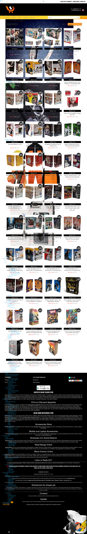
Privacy (6, 380)
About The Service (9, 459)
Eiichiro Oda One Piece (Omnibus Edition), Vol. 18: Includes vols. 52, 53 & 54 (15, 208)
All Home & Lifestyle (9, 438)
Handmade (10, 452)
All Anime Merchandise (13, 378)
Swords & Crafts (8, 439)
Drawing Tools (11, 412)
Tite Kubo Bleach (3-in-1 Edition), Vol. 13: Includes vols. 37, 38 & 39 (72, 270)
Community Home (12, 495)
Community (7, 493)
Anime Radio (11, 482)
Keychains (10, 384)
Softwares (10, 430)
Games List (10, 490)
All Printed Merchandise (13, 390)
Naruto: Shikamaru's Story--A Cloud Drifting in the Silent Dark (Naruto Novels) (34, 301)
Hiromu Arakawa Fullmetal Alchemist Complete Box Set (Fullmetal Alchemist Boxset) (34, 332)
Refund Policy (36, 382)
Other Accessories (12, 414)
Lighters (10, 446)
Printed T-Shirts (11, 386)
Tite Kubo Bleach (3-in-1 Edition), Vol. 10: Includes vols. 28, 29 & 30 (34, 83)
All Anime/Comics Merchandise (12, 374)
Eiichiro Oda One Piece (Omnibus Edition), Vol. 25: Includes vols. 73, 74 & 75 (34, 208)
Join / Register (11, 497)
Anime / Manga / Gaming (8, 472)
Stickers (10, 393)
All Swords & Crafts (12, 442)
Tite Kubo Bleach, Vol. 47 (72, 51)
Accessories (10, 381)
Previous (10, 389)
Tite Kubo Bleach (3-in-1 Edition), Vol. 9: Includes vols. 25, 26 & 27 (53, 83)
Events (9, 501)
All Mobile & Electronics (10, 401)
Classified (10, 499)
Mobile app (32, 17)
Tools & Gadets (11, 445)
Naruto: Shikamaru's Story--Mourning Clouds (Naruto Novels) (72, 146)
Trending (19, 17)
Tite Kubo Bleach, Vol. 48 (14, 144)
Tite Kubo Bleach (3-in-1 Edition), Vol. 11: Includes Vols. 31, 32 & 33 (53, 270)
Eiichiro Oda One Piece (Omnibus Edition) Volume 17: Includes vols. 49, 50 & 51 (15, 115)
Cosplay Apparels (12, 382)
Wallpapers (10, 483)
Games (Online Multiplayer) (11, 486)
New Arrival (7, 17)
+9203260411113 (76, 9)
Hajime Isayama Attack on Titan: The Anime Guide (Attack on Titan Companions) (53, 208)
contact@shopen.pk (76, 10)
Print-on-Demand (9, 464)
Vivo (9, 422)
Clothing (10, 468)
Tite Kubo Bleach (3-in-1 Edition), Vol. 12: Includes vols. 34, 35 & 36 (34, 146)
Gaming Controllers (12, 411)
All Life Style (10, 450)
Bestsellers (26, 17)
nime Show (9, 454)
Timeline (10, 498)
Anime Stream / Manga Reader (12, 476)
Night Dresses (14, 370)
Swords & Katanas (12, 444)
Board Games (11, 453)
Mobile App (82, 1)
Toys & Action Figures (13, 380)
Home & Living (11, 471)
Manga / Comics (11, 392)
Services (6, 504)
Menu (6, 373)
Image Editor (12, 484)
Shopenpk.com (8, 440)
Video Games (11, 431)
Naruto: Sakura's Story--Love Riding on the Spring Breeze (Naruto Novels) (72, 83)
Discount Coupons (8, 502)
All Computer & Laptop (13, 429)
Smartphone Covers (12, 385)
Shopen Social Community (66, 1)
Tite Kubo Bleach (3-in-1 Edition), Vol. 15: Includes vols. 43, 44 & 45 (34, 270)
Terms (6, 382)
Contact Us (35, 380)
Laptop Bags (11, 433)
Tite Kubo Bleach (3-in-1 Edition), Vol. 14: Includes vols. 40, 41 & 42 (15, 83)
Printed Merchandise (9, 388)
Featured (14, 17)
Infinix (9, 424)
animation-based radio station (15, 462)
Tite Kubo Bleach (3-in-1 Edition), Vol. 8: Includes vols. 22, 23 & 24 (14, 270)
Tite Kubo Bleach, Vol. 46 (14, 331)
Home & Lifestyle (6, 435)
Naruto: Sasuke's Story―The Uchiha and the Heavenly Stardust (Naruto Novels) (72, 177)
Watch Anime (11, 480)
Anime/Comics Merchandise (9, 371)
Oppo (9, 423)
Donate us (7, 475)
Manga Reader (76, 1)
